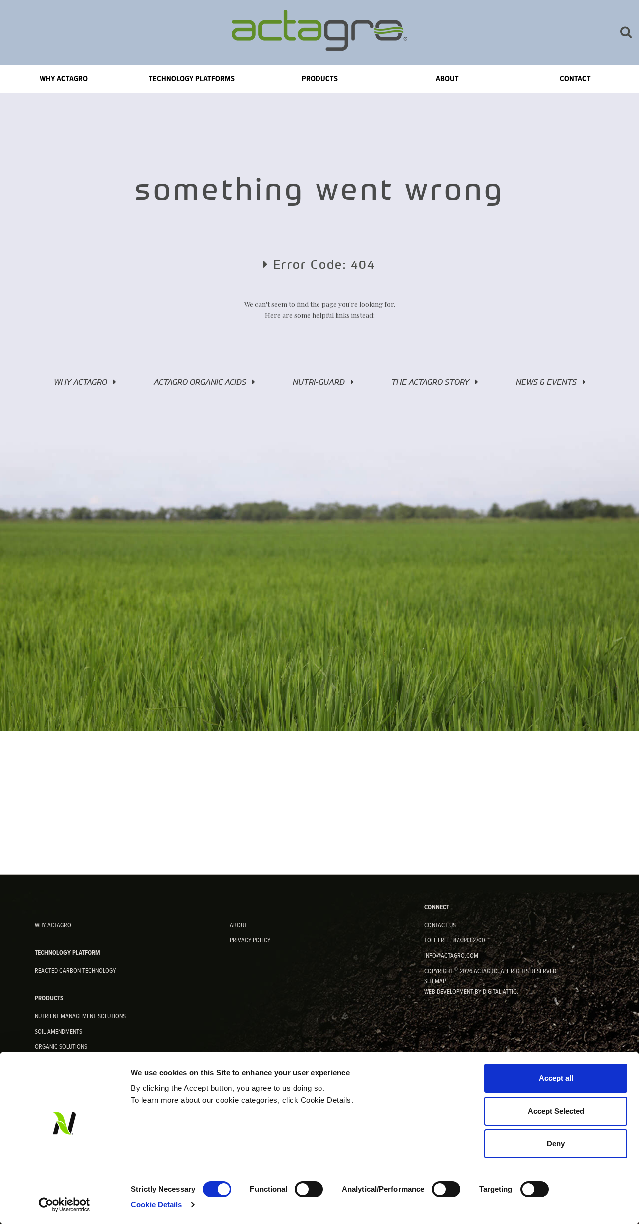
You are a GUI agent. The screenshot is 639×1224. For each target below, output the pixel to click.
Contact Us (440, 925)
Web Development (448, 992)
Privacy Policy (250, 940)
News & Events (549, 382)
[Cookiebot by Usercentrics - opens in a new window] (64, 1204)
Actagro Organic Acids (203, 382)
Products (320, 79)
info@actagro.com (451, 956)
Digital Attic (500, 992)
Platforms (192, 79)
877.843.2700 (469, 940)
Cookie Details (156, 1204)
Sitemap (435, 982)
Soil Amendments (58, 1032)
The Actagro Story (433, 382)
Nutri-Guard (322, 382)
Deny (556, 1143)
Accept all (556, 1078)
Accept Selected (556, 1111)
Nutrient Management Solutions (80, 1016)
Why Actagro (64, 79)
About (447, 79)
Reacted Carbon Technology (75, 971)
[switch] (309, 1189)
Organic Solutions (61, 1047)
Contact (575, 79)
